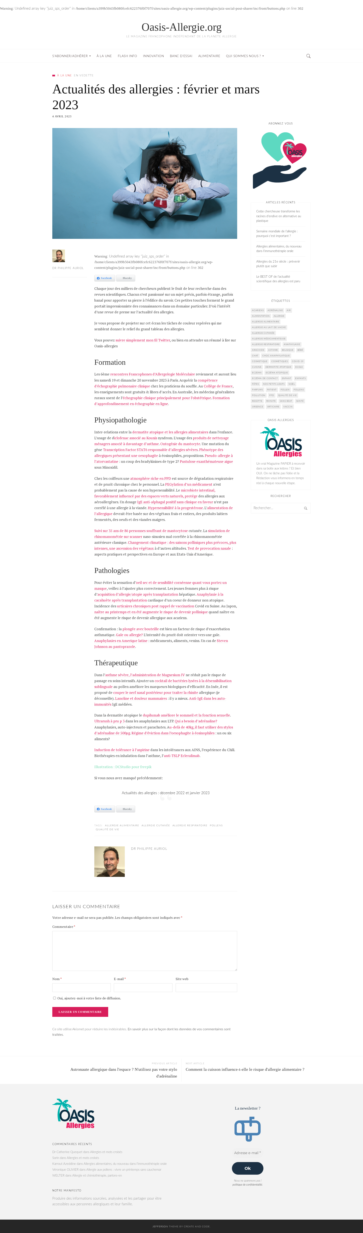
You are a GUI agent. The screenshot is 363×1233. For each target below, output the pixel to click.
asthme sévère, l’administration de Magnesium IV (145, 674)
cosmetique (259, 361)
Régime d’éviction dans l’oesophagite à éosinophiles (173, 733)
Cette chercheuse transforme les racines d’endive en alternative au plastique (278, 216)
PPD (271, 395)
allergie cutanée (156, 825)
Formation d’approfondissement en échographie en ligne (162, 400)
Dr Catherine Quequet (67, 1152)
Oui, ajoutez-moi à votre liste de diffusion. (89, 998)
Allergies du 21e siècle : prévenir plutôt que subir (278, 264)
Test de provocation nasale (209, 548)
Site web (182, 979)
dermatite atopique (278, 367)
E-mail (120, 979)
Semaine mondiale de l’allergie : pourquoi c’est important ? (277, 234)
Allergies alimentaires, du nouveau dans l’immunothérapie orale (278, 249)
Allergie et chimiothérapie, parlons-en (97, 1175)
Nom (57, 979)
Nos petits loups (274, 384)
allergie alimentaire (122, 825)
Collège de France (218, 386)
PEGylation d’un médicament (188, 484)
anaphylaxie (292, 344)
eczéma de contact (265, 378)
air (289, 310)
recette (257, 401)
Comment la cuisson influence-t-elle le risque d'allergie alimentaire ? (245, 1069)
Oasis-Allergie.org (182, 27)
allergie (279, 316)
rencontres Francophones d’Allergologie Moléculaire (152, 374)
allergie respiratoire (190, 825)
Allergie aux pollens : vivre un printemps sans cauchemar (123, 1169)
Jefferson (160, 1226)
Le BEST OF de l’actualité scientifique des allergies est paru (278, 279)
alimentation (261, 316)
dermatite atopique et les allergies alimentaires (170, 432)
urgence (257, 407)
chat (255, 356)
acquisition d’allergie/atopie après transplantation (137, 594)
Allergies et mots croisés (106, 1152)
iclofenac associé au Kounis (135, 437)
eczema (257, 373)
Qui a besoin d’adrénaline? (196, 721)
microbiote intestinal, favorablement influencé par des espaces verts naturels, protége (154, 493)
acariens (258, 310)
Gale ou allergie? (129, 634)
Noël (292, 384)
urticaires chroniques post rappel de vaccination (155, 606)
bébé (300, 350)
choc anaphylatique (276, 356)
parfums (257, 390)
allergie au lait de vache (269, 327)
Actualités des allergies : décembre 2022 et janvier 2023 (166, 793)
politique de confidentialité (247, 1184)
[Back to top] (350, 1221)
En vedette (84, 75)
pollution (258, 395)
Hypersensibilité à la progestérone (175, 507)
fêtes (255, 384)
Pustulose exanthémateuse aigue (206, 461)
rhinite (271, 401)
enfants (300, 378)
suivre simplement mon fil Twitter (143, 340)
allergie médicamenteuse (268, 339)
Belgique (287, 350)
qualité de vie (107, 829)
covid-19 (298, 361)
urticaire (273, 407)
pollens (216, 825)
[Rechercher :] (281, 508)
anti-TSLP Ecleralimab (182, 755)
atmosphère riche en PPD (150, 478)
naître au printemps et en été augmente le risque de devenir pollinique (151, 611)
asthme (273, 350)
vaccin (288, 407)
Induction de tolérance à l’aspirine (122, 749)
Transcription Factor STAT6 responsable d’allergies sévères (150, 449)
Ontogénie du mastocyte (180, 443)
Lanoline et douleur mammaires (141, 698)
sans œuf (286, 401)
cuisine (257, 367)
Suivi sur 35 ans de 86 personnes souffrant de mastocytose (141, 530)
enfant (286, 378)
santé (300, 401)
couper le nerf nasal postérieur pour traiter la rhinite (155, 692)
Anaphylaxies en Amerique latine (120, 640)
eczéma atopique (277, 373)
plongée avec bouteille (140, 628)
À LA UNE (64, 75)
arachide (258, 350)
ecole (299, 367)
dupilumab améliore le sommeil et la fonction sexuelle (186, 715)
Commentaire (63, 926)
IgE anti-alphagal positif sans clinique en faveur (175, 501)
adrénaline (275, 310)
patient (272, 390)
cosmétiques (279, 361)
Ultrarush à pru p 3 (109, 721)
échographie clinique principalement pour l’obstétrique (167, 397)
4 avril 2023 (62, 116)
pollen (285, 390)
